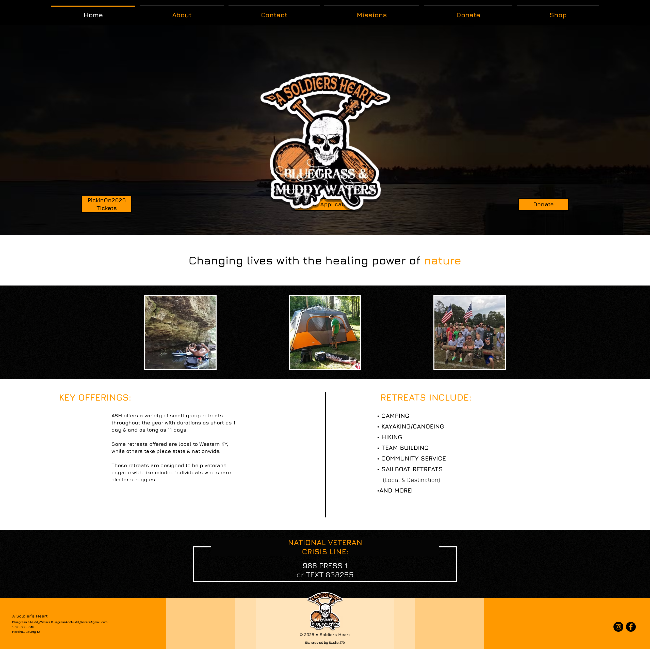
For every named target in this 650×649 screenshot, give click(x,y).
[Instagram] (618, 627)
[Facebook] (631, 627)
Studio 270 (337, 642)
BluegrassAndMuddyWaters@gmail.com (79, 622)
